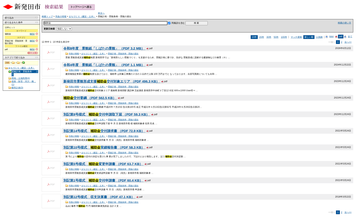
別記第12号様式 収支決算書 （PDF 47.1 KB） (99, 197)
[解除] (32, 34)
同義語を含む (178, 23)
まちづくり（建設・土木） (18, 62)
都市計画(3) (17, 87)
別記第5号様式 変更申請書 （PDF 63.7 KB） (103, 164)
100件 (284, 37)
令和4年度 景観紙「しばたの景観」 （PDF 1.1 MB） (104, 65)
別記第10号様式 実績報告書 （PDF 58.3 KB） (104, 147)
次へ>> (348, 42)
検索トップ (7, 62)
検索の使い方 (344, 23)
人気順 (319, 37)
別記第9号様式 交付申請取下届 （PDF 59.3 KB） (106, 114)
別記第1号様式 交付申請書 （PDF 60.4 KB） (103, 180)
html (331, 36)
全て (350, 36)
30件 (268, 37)
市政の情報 (13, 62)
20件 (261, 37)
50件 (276, 37)
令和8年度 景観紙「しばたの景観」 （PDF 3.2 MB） (104, 48)
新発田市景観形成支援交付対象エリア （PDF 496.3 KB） (111, 81)
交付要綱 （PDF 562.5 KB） (90, 98)
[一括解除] (32, 53)
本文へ (101, 13)
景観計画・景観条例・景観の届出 (123, 53)
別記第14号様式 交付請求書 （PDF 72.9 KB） (104, 131)
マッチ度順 (296, 37)
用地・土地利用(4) (20, 78)
